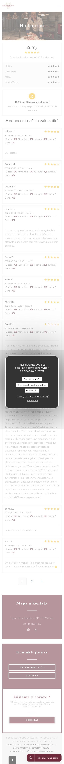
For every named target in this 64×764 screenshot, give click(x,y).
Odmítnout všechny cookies (32, 385)
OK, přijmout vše (32, 379)
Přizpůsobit (32, 390)
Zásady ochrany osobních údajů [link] (33, 396)
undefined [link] (32, 400)
